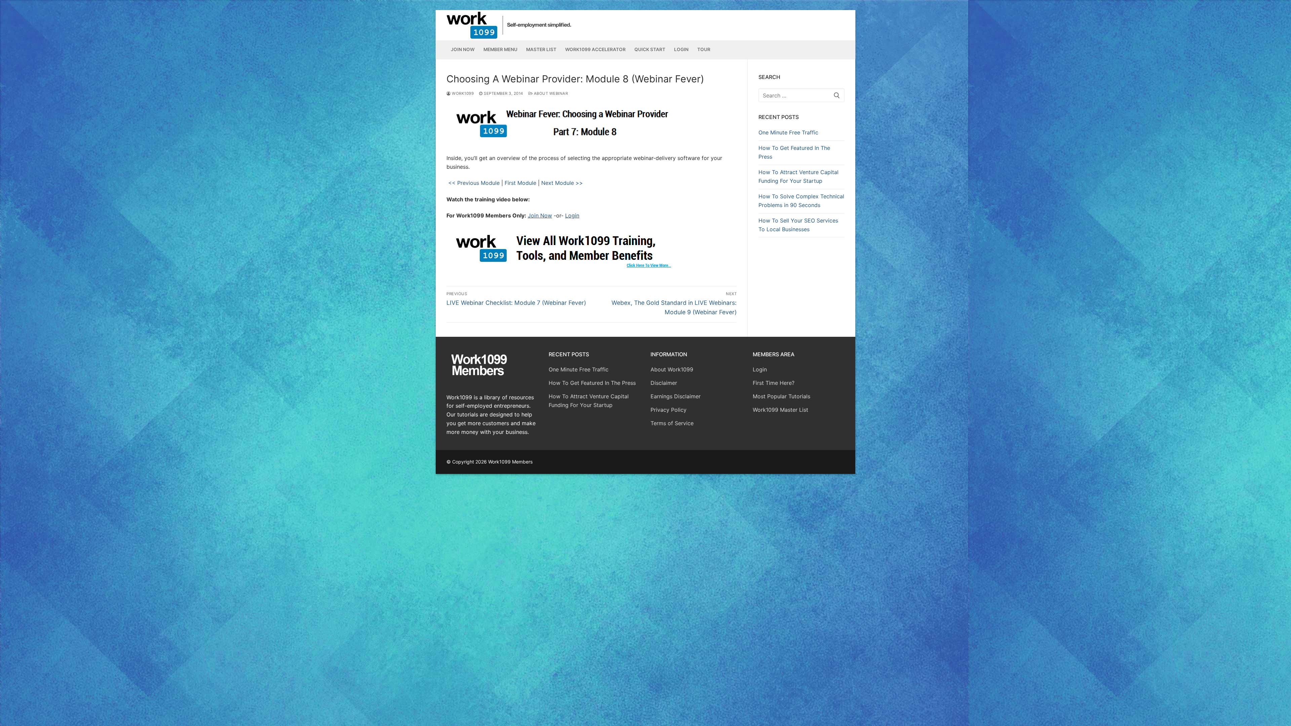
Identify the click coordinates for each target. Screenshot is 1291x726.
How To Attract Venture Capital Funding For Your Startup (798, 176)
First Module (520, 182)
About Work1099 (672, 369)
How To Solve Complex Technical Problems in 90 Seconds (801, 200)
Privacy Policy (669, 409)
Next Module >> (562, 182)
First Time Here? (773, 382)
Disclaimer (664, 382)
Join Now (540, 215)
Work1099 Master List (780, 409)
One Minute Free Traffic (788, 132)
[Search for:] (801, 95)
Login (572, 215)
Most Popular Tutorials (781, 396)
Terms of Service (672, 423)
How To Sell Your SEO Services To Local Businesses (798, 225)
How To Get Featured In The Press (794, 152)
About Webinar (550, 93)
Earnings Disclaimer (676, 396)
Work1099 (462, 93)
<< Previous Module (473, 182)
